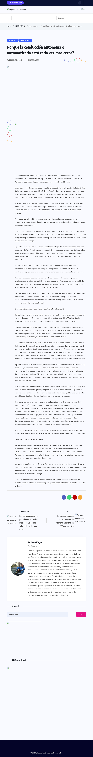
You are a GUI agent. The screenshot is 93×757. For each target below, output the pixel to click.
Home (9, 26)
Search (81, 614)
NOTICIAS (19, 26)
